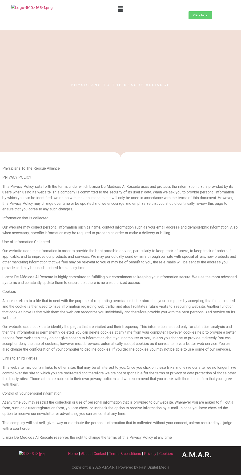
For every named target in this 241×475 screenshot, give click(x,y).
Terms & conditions (125, 453)
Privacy (150, 453)
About (86, 453)
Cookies (166, 453)
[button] (120, 9)
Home (73, 453)
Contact (100, 453)
